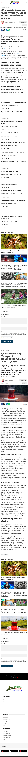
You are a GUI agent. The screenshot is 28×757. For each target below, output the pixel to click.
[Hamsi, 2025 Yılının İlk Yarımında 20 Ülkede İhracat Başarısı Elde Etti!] (7, 277)
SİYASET (4, 704)
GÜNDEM (4, 702)
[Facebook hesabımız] (11, 677)
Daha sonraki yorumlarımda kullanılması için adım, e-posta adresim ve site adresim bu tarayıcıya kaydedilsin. (13, 334)
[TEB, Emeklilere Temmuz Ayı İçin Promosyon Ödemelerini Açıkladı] (20, 277)
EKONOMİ (24, 25)
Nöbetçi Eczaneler (7, 721)
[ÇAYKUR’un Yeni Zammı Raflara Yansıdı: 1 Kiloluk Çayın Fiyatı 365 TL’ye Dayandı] (14, 296)
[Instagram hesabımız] (15, 677)
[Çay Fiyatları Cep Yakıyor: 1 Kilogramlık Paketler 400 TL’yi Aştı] (7, 259)
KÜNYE (4, 725)
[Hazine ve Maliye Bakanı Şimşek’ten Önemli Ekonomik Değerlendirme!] (20, 259)
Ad (2, 326)
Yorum (3, 316)
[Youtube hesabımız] (17, 677)
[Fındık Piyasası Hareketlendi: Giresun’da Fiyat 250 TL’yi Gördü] (14, 241)
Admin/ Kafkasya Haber (10, 22)
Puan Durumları (6, 723)
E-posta (17, 326)
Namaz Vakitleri (6, 719)
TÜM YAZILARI (23, 22)
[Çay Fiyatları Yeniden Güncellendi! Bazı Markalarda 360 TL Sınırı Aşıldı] (14, 623)
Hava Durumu (6, 717)
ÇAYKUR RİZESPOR (6, 706)
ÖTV (5, 48)
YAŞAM (4, 712)
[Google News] (24, 31)
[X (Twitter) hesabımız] (13, 677)
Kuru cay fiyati (5, 554)
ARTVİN (4, 708)
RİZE (3, 699)
